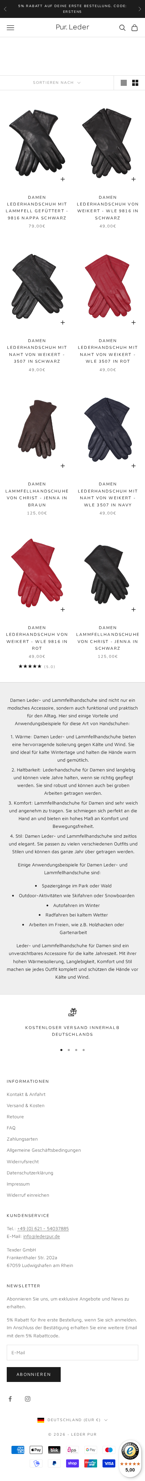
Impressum (18, 1184)
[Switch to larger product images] (124, 83)
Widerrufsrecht (23, 1161)
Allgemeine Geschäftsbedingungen (44, 1150)
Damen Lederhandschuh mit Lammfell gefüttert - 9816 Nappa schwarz (37, 208)
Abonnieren (34, 1374)
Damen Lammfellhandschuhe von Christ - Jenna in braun (37, 494)
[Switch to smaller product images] (135, 83)
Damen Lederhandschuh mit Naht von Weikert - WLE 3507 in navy (108, 494)
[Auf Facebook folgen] (10, 1398)
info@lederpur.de (41, 1236)
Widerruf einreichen (28, 1195)
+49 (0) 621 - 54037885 (43, 1228)
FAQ (11, 1127)
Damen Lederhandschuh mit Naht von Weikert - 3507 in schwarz (37, 351)
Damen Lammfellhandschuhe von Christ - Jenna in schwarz (108, 638)
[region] (72, 1023)
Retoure (15, 1116)
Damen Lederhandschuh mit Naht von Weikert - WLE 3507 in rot (108, 351)
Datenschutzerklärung (30, 1172)
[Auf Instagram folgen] (27, 1398)
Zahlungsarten (22, 1139)
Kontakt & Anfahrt (26, 1094)
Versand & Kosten (26, 1105)
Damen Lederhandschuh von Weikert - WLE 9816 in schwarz (108, 208)
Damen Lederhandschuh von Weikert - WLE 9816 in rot (37, 638)
